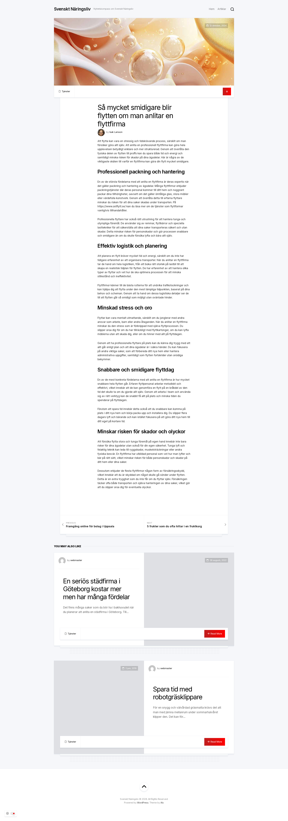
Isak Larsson (115, 132)
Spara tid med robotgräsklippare (177, 693)
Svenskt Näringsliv (72, 9)
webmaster (76, 560)
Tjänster (66, 91)
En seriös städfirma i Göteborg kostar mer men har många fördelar (96, 589)
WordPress (142, 802)
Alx (162, 802)
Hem (211, 9)
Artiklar (222, 9)
